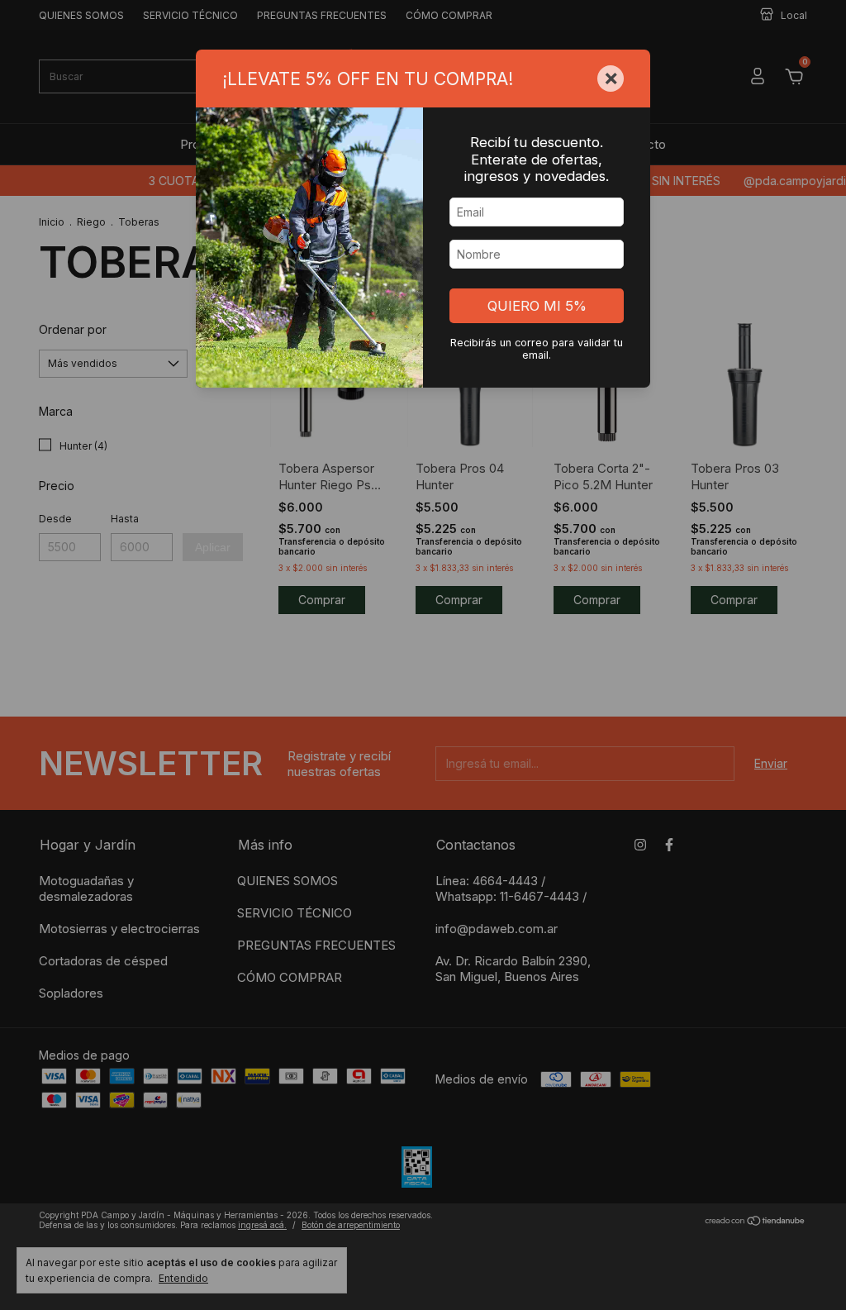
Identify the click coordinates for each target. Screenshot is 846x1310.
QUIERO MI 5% (537, 306)
